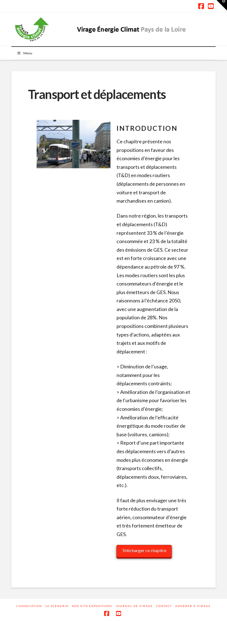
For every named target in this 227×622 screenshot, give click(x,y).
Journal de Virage (134, 606)
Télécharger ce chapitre (144, 550)
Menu (27, 53)
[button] (221, 5)
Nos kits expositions (92, 606)
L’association (29, 606)
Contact (164, 606)
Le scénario (57, 606)
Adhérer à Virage (193, 606)
